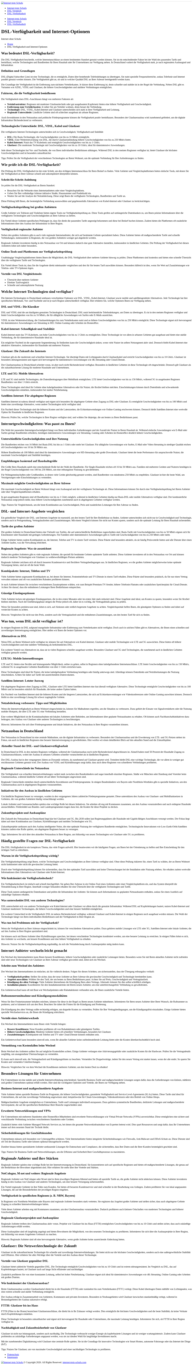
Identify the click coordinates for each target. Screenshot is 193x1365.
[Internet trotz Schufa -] (12, 3)
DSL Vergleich (14, 11)
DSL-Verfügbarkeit (16, 13)
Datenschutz (13, 1354)
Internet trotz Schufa (17, 8)
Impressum (12, 1357)
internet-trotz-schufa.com (74, 1362)
